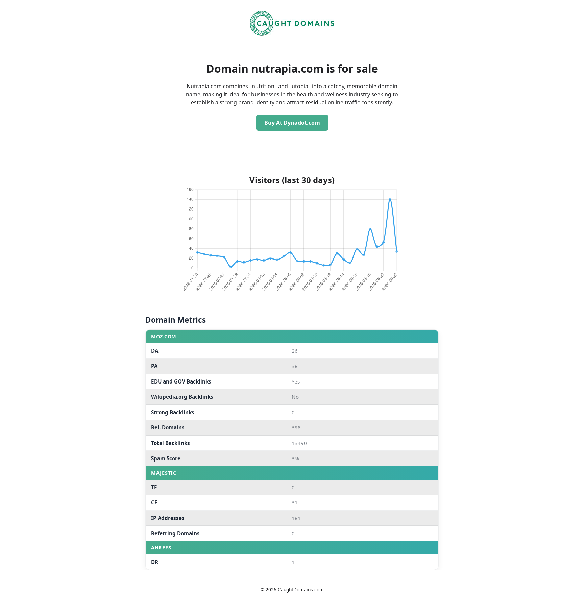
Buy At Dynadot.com (292, 122)
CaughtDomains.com (301, 589)
